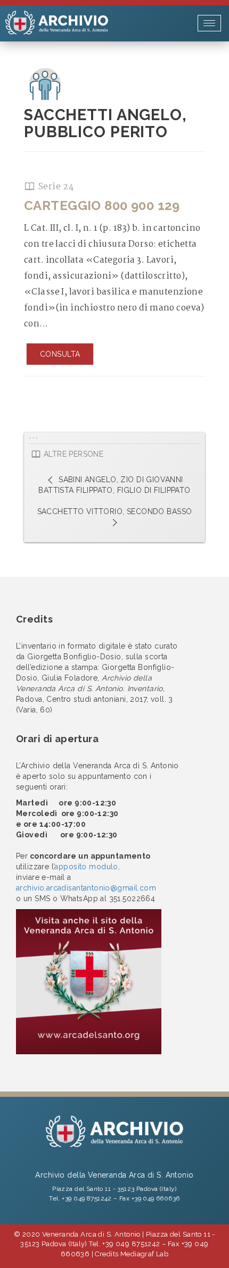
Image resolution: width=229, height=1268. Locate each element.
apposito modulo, (87, 866)
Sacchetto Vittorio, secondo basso (114, 511)
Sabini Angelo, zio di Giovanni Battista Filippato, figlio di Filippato (114, 484)
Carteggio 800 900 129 (102, 205)
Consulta (60, 354)
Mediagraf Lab (144, 1254)
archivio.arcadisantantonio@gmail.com (86, 888)
